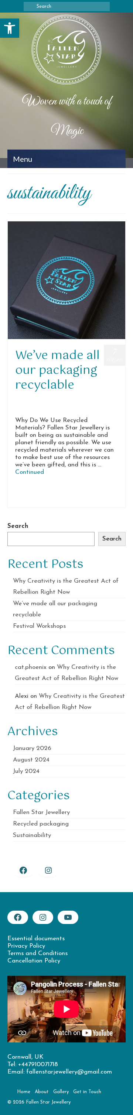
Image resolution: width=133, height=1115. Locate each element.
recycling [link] (112, 492)
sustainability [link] (25, 500)
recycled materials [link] (54, 492)
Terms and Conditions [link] (37, 953)
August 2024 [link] (31, 760)
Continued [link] (29, 472)
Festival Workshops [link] (39, 626)
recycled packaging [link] (87, 492)
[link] (9, 28)
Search (17, 526)
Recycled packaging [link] (33, 407)
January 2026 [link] (32, 748)
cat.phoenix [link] (35, 400)
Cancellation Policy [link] (33, 961)
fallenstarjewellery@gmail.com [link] (69, 1072)
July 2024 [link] (26, 771)
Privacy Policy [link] (26, 946)
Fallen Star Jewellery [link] (95, 400)
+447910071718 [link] (38, 1064)
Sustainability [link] (67, 407)
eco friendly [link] (27, 492)
